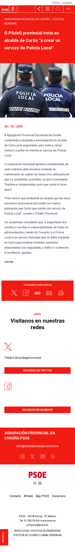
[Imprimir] (60, 293)
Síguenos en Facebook (37, 409)
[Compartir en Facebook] (25, 293)
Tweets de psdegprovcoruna (22, 357)
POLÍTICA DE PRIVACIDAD (46, 530)
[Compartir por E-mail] (49, 293)
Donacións (59, 496)
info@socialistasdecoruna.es (37, 446)
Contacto (15, 496)
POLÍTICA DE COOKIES (26, 535)
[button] (37, 293)
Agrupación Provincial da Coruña (27, 19)
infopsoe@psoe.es (37, 525)
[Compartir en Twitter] (14, 293)
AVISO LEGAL (22, 530)
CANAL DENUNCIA (51, 535)
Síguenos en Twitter (37, 370)
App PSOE (42, 496)
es (40, 483)
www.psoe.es (48, 520)
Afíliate (28, 496)
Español (67, 2)
